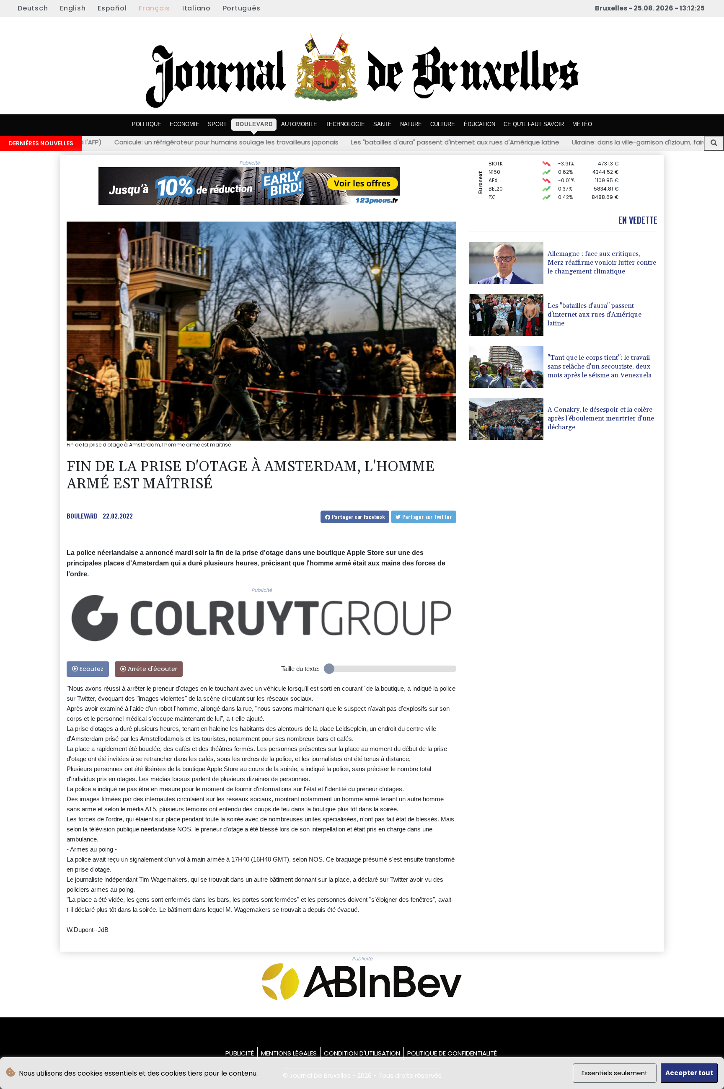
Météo (582, 124)
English (72, 8)
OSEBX (496, 201)
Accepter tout (689, 1072)
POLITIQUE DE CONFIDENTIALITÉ (452, 1053)
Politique (146, 124)
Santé (382, 124)
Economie (184, 124)
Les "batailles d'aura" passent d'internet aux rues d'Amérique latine (346, 142)
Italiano (196, 8)
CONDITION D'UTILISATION (362, 1053)
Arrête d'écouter (151, 669)
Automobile (299, 124)
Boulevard (254, 124)
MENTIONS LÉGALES (289, 1053)
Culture (442, 124)
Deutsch (33, 8)
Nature (411, 124)
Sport (217, 124)
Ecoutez (90, 669)
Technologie (345, 124)
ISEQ (494, 192)
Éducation (479, 124)
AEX (493, 167)
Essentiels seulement (615, 1072)
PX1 (492, 184)
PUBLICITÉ (239, 1053)
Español (112, 8)
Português (242, 8)
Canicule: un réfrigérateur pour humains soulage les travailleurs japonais (117, 142)
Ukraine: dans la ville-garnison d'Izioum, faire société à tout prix (560, 142)
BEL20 (496, 176)
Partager (357, 516)
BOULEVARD (82, 515)
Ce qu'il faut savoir (534, 124)
